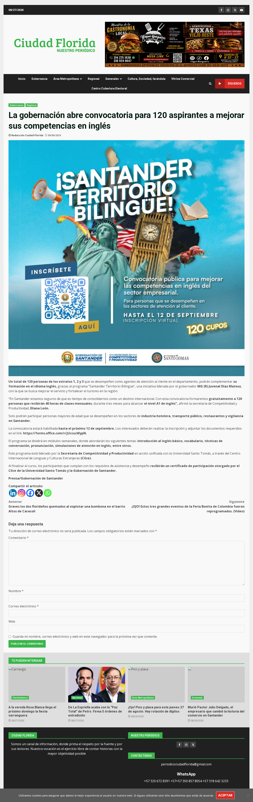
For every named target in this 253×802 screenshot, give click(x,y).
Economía (197, 697)
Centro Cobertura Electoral (109, 88)
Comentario (18, 538)
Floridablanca (20, 697)
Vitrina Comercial (182, 78)
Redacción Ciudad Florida (27, 135)
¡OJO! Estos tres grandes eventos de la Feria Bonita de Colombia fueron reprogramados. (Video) (188, 506)
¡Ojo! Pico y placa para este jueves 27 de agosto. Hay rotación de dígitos (156, 684)
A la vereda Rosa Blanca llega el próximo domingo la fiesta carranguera (36, 684)
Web (11, 621)
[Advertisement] (175, 44)
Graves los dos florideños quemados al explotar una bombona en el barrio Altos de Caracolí (66, 506)
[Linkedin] (13, 493)
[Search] (210, 84)
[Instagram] (21, 493)
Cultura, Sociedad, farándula (146, 78)
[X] (39, 493)
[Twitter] (193, 745)
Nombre (16, 591)
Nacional (77, 697)
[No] (248, 795)
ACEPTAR (225, 795)
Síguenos (235, 83)
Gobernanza (39, 78)
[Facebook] (30, 493)
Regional (93, 78)
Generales (112, 78)
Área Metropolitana (66, 78)
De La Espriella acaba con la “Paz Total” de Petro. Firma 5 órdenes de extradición (96, 684)
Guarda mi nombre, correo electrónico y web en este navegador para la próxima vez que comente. (85, 636)
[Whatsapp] (48, 493)
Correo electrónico (23, 606)
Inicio (21, 78)
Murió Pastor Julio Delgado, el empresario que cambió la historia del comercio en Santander (216, 684)
